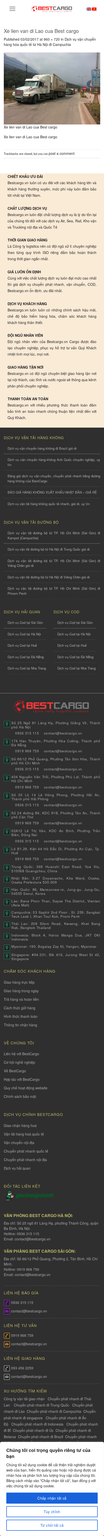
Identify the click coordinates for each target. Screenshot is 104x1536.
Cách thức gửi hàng (19, 1007)
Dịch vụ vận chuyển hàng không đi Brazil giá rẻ (42, 448)
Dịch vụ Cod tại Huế (22, 645)
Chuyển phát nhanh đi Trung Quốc (41, 1405)
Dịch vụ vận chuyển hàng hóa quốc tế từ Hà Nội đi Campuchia (50, 42)
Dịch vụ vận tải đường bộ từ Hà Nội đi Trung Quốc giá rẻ (49, 549)
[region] (52, 1489)
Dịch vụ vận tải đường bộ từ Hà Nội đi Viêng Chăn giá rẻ (49, 577)
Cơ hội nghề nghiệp (19, 1062)
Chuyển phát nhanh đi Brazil (40, 1436)
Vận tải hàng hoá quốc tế (24, 1134)
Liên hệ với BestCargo (21, 1053)
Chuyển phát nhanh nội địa (25, 1159)
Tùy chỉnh (52, 1511)
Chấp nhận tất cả (52, 1498)
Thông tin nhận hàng (20, 1024)
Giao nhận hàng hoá (20, 1125)
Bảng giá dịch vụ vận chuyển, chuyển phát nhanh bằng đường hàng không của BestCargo (54, 478)
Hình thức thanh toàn (21, 1016)
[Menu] (12, 8)
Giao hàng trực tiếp (19, 982)
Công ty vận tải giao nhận (24, 1398)
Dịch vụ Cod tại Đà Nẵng (26, 656)
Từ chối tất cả (52, 1525)
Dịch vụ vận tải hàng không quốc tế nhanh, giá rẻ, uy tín (49, 503)
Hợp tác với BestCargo (22, 1079)
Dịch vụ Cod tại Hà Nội (24, 634)
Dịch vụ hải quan (17, 1168)
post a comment (61, 153)
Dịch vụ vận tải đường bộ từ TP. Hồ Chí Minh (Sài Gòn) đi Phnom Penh (54, 591)
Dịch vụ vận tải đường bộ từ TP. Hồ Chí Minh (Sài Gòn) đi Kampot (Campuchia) (54, 535)
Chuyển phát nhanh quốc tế (26, 1151)
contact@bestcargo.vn (32, 1238)
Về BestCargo (15, 1070)
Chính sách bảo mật (20, 1096)
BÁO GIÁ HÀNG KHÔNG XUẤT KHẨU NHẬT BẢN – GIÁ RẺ (52, 492)
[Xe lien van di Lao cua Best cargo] (52, 87)
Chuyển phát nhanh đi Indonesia (37, 1424)
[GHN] (35, 1195)
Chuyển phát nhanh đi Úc (33, 1430)
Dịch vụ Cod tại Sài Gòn (25, 622)
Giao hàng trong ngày (21, 990)
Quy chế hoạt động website (25, 1087)
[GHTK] (10, 1195)
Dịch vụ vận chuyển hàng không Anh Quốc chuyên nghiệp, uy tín (54, 462)
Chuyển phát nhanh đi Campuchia (54, 1411)
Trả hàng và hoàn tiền (21, 999)
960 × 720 (52, 39)
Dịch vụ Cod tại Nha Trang (27, 668)
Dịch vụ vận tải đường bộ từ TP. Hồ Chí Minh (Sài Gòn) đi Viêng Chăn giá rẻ (54, 563)
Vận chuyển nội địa (19, 1142)
